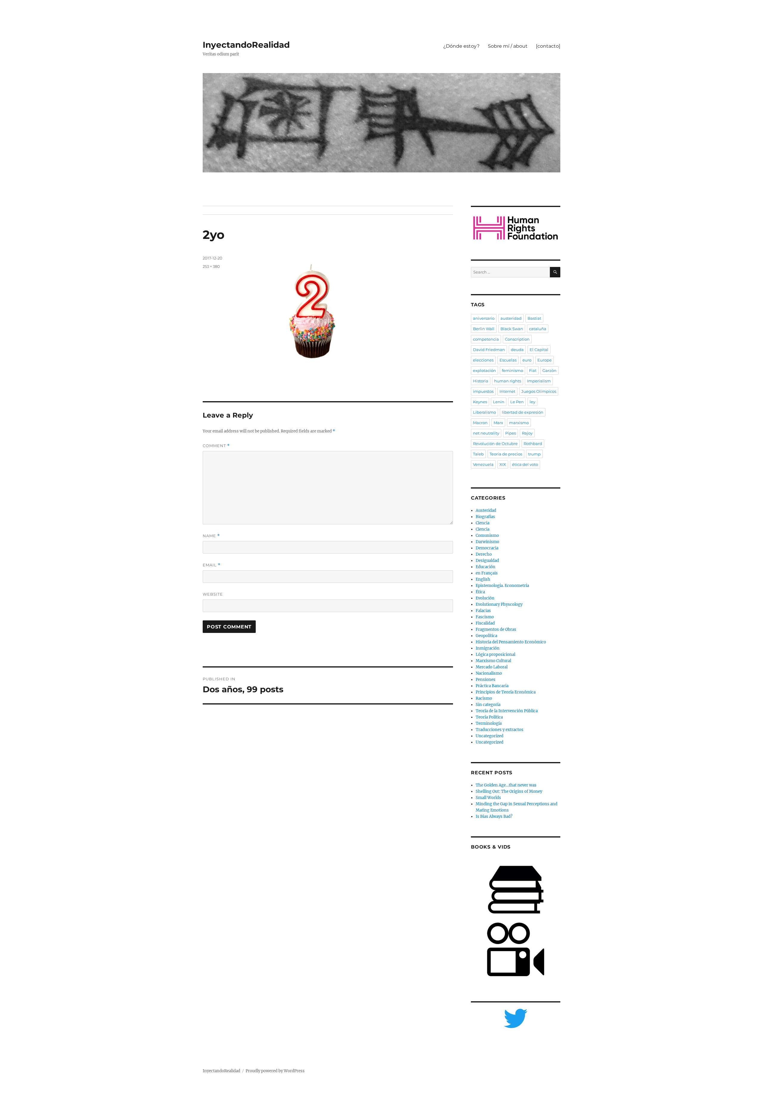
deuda (517, 349)
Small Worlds (488, 797)
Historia (480, 380)
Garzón (549, 370)
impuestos (483, 391)
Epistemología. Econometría (502, 585)
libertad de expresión (522, 412)
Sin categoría (488, 704)
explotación (484, 370)
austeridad (511, 318)
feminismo (512, 370)
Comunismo (487, 535)
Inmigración (488, 648)
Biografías (485, 516)
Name (211, 535)
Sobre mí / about (508, 46)
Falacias (483, 610)
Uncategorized (489, 735)
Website (213, 594)
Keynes (480, 401)
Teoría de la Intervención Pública (507, 710)
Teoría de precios (506, 454)
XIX (503, 464)
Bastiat (534, 318)
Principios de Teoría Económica (506, 692)
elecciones (483, 360)
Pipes (510, 433)
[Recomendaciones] (515, 228)
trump (534, 454)
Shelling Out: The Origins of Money (509, 791)
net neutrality (486, 433)
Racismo (484, 698)
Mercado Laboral (492, 667)
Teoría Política (489, 717)
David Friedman (489, 349)
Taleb (478, 454)
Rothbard (533, 443)
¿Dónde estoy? (461, 46)
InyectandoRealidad (246, 45)
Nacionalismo (489, 673)
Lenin (498, 401)
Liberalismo (484, 412)
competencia (486, 339)
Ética (480, 591)
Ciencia (482, 523)
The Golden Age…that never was (506, 785)
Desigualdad (487, 560)
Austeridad (486, 510)
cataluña (537, 328)
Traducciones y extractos (499, 729)
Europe (544, 360)
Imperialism (539, 380)
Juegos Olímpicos (538, 391)
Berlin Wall (483, 328)
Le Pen (517, 401)
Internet (507, 391)
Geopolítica (486, 635)
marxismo (519, 422)
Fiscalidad (485, 623)
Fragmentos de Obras (496, 629)
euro (526, 360)
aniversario (483, 318)
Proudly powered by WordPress (275, 1070)
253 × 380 (211, 266)
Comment (216, 445)
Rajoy (527, 433)
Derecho (484, 554)
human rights (507, 380)
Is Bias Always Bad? (494, 816)
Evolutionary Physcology (499, 604)
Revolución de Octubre (495, 443)
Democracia (487, 548)
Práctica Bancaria (492, 685)
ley (532, 401)
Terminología (489, 723)
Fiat (532, 370)
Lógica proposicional (495, 654)
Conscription (517, 339)
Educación (485, 566)
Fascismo (485, 616)
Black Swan (511, 328)
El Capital (539, 349)
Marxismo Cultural (493, 660)
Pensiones (485, 679)
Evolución (485, 598)
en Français (487, 573)
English (483, 579)
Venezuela (483, 464)
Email (212, 565)
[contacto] (548, 46)
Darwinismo (487, 541)
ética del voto (525, 464)
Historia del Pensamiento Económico (511, 642)
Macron (480, 422)
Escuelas (508, 360)
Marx (498, 422)
